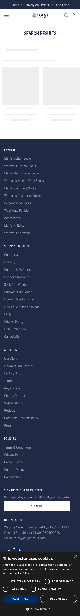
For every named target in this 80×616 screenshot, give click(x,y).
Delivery (9, 262)
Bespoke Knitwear (16, 277)
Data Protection (15, 329)
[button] (40, 609)
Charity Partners (15, 395)
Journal (9, 380)
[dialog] (40, 584)
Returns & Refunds (17, 269)
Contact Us (11, 254)
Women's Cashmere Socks (22, 195)
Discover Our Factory (18, 366)
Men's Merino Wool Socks (22, 173)
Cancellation (13, 336)
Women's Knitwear (17, 232)
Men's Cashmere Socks (20, 188)
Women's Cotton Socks (20, 166)
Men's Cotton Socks (18, 158)
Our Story (10, 358)
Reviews (9, 410)
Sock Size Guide (15, 284)
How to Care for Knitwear (21, 307)
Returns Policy (14, 469)
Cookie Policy (13, 462)
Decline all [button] (58, 598)
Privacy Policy (13, 321)
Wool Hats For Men (17, 210)
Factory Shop (13, 373)
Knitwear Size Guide (18, 292)
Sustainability (13, 403)
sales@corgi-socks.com (30, 538)
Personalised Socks (17, 203)
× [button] (75, 556)
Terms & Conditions (17, 447)
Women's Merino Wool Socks (24, 180)
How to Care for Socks (19, 299)
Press (8, 425)
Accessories (12, 218)
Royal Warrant (13, 388)
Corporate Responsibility (21, 418)
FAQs (7, 314)
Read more (37, 573)
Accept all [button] (20, 598)
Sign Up (37, 506)
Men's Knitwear (15, 225)
